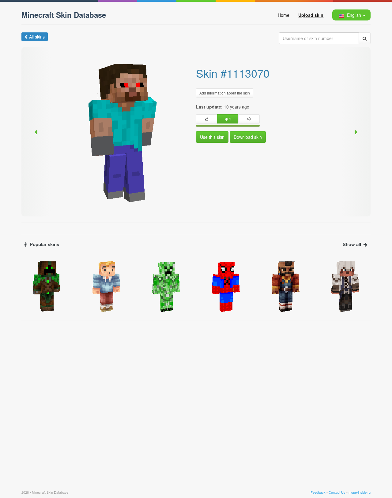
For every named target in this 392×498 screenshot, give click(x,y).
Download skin (248, 137)
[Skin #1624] (226, 285)
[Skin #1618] (166, 285)
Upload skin (310, 15)
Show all (352, 244)
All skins (37, 37)
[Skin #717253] (285, 285)
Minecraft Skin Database (63, 14)
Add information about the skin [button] (224, 92)
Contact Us (337, 492)
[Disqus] (196, 399)
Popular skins (44, 244)
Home (283, 15)
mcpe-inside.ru (360, 492)
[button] (351, 15)
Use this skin (212, 137)
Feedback (318, 492)
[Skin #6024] (46, 285)
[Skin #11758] (106, 285)
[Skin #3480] (345, 285)
